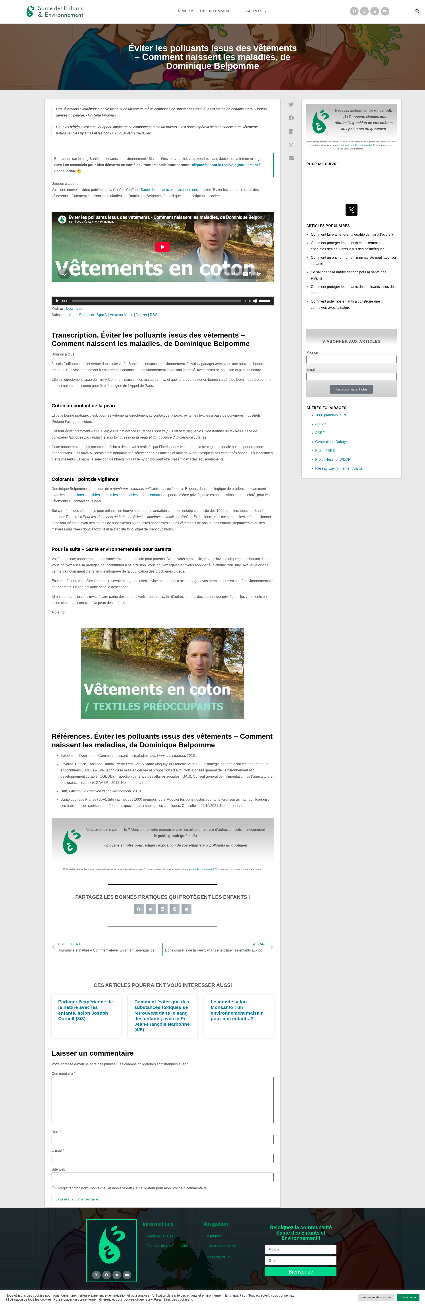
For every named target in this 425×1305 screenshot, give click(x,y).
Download (74, 308)
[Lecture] (57, 301)
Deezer (141, 315)
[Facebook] (354, 11)
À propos (186, 11)
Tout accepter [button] (408, 1297)
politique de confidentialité (200, 869)
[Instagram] (364, 11)
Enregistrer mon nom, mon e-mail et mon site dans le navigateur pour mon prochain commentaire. (131, 1188)
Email (311, 370)
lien (145, 783)
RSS (153, 315)
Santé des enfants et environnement (169, 190)
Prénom (312, 353)
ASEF (320, 433)
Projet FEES (325, 450)
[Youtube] (385, 11)
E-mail (58, 1150)
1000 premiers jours (330, 415)
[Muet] (255, 301)
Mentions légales (159, 1236)
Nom (56, 1132)
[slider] (265, 301)
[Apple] (374, 11)
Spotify (102, 315)
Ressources (251, 11)
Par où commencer (217, 11)
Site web (58, 1169)
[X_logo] (351, 210)
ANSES (321, 424)
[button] (417, 11)
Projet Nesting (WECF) (333, 459)
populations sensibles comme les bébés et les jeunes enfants (114, 495)
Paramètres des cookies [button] (376, 1297)
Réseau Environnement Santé (339, 468)
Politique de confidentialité (167, 1246)
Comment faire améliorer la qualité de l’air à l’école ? (352, 234)
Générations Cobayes (332, 442)
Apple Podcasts (81, 315)
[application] (163, 301)
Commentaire (63, 1074)
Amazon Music (121, 315)
